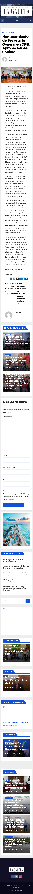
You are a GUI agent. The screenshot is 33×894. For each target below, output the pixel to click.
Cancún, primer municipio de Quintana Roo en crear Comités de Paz (16, 804)
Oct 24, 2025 (11, 656)
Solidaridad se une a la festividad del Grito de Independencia (11, 289)
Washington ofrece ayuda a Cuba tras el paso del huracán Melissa (15, 843)
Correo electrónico (9, 467)
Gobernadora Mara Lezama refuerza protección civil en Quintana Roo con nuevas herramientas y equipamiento (16, 380)
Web (4, 479)
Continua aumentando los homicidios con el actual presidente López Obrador (16, 677)
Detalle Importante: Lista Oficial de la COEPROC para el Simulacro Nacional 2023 (22, 294)
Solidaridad (8, 780)
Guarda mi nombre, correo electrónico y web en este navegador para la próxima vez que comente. (16, 496)
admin (14, 58)
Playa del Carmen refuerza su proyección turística (15, 785)
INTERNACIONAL (9, 837)
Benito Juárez (9, 798)
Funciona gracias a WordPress (11, 885)
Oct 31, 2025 (10, 791)
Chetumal (5, 32)
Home (11, 890)
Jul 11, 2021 (13, 687)
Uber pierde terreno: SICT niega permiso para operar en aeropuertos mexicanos (15, 589)
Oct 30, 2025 (10, 849)
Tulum (6, 817)
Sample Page (18, 890)
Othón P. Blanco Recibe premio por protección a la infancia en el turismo (16, 340)
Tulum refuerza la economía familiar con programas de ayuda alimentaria (14, 823)
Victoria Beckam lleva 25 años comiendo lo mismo (18, 743)
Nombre (6, 455)
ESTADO (11, 32)
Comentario (7, 416)
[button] (30, 20)
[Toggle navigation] (17, 20)
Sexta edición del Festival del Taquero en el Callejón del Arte (15, 361)
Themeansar (16, 887)
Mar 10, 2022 (13, 751)
